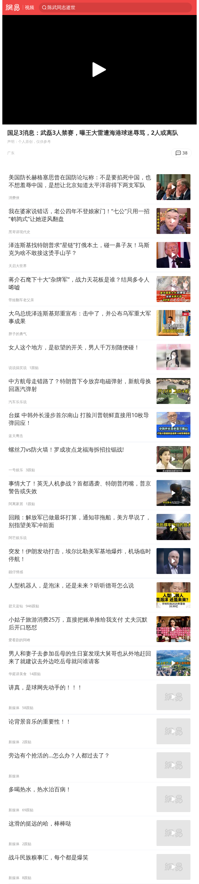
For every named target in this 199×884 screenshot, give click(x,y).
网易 (12, 7)
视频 (29, 7)
